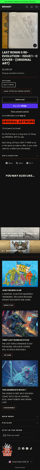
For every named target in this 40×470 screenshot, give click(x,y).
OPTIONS (6, 81)
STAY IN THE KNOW (12, 430)
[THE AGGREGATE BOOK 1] (20, 373)
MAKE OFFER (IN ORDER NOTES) (17, 91)
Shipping (5, 73)
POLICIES (7, 423)
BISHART (6, 6)
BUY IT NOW (9, 84)
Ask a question (10, 156)
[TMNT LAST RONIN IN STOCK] (20, 324)
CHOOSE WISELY (9, 408)
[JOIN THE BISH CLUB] (20, 274)
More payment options (20, 111)
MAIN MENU (8, 416)
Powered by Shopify (20, 467)
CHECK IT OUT (8, 305)
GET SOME (7, 355)
